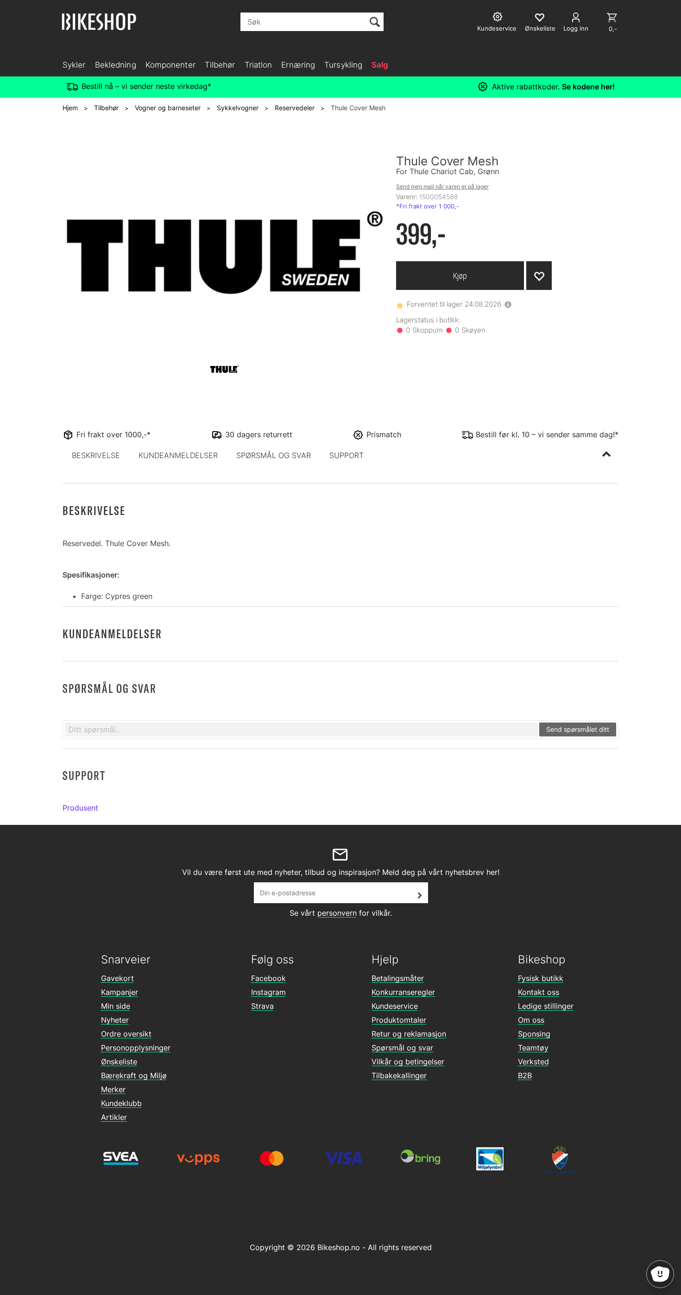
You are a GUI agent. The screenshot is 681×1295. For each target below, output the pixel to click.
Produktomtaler (399, 1020)
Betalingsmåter (398, 978)
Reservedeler (295, 108)
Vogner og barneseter (168, 108)
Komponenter (170, 64)
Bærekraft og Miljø (134, 1075)
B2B (525, 1075)
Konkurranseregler (403, 992)
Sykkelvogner (238, 108)
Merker (113, 1089)
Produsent (80, 807)
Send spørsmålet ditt (577, 729)
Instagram (268, 992)
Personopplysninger (135, 1047)
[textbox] (301, 729)
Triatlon (258, 64)
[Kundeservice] (498, 18)
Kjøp (460, 276)
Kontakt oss (538, 992)
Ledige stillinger (546, 1006)
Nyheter (115, 1020)
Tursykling (343, 64)
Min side (115, 1006)
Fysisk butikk (540, 978)
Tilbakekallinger (399, 1075)
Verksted (533, 1061)
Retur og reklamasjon (409, 1033)
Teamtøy (533, 1047)
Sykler (74, 64)
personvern (337, 913)
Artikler (114, 1117)
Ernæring (298, 64)
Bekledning (115, 64)
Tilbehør (220, 64)
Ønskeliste (119, 1061)
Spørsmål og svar (402, 1047)
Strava (262, 1006)
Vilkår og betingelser (408, 1061)
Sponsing (534, 1033)
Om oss (531, 1020)
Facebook (268, 978)
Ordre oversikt (126, 1033)
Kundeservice (395, 1006)
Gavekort (117, 978)
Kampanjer (119, 992)
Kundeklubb (121, 1103)
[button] (96, 455)
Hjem (70, 108)
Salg (380, 64)
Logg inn (575, 28)
